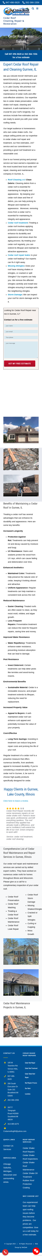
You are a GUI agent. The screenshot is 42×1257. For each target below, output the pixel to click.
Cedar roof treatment (18, 223)
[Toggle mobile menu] (37, 8)
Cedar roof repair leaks (19, 255)
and (17, 180)
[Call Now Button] (5, 1252)
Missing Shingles (16, 266)
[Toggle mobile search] (33, 8)
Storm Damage (15, 294)
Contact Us (8, 1169)
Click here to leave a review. (15, 801)
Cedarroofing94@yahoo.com (14, 1154)
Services (7, 1172)
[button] (5, 1038)
